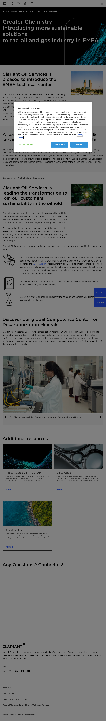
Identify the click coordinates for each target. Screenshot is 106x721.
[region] (53, 127)
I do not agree (60, 145)
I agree (79, 145)
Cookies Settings (25, 144)
